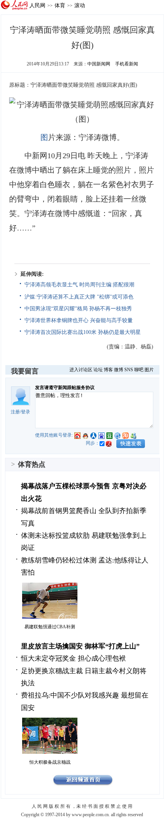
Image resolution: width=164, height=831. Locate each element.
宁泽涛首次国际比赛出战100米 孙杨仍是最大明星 (82, 332)
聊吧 (138, 369)
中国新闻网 (98, 64)
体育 (60, 5)
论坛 (98, 369)
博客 (108, 369)
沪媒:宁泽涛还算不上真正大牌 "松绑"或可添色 (78, 297)
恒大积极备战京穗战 (50, 762)
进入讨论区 (80, 369)
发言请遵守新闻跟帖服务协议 (65, 387)
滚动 (79, 5)
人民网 (37, 5)
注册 (15, 412)
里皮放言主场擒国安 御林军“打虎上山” (80, 646)
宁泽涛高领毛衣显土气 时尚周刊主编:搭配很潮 (79, 285)
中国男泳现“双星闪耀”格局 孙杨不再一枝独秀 (78, 308)
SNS (128, 369)
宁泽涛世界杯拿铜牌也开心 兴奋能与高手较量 (78, 320)
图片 (149, 369)
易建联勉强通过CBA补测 (49, 626)
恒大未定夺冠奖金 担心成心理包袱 (73, 658)
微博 (118, 369)
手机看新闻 (126, 64)
